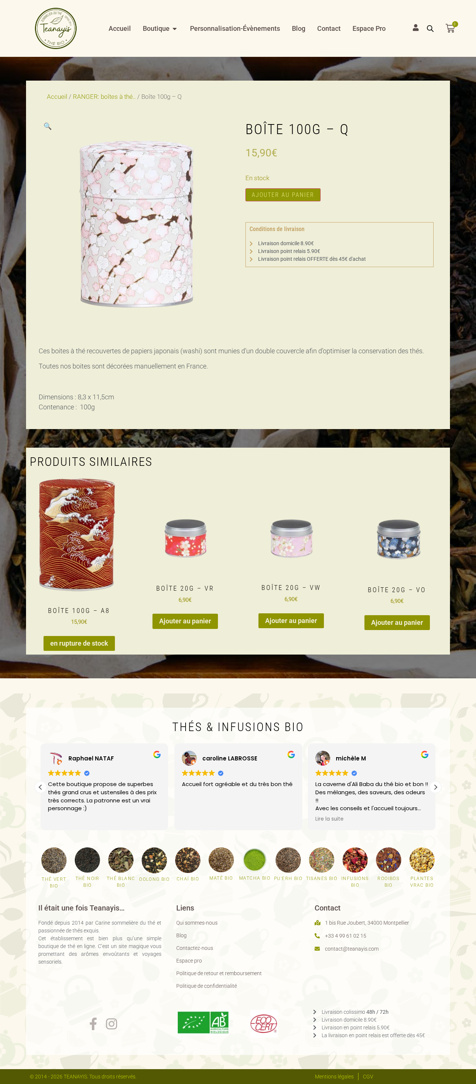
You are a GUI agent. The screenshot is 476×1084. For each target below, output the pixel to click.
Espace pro (189, 961)
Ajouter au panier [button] (185, 621)
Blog (181, 935)
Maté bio (221, 878)
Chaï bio (188, 879)
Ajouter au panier (283, 194)
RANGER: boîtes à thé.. (104, 96)
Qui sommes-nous (197, 923)
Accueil (57, 96)
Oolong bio (154, 879)
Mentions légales (334, 1077)
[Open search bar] (430, 28)
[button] (48, 126)
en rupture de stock (79, 643)
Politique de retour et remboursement (219, 973)
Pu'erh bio (288, 878)
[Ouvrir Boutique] (174, 28)
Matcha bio (254, 878)
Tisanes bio (321, 878)
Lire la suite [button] (329, 819)
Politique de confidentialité (206, 986)
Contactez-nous (194, 948)
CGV (368, 1077)
